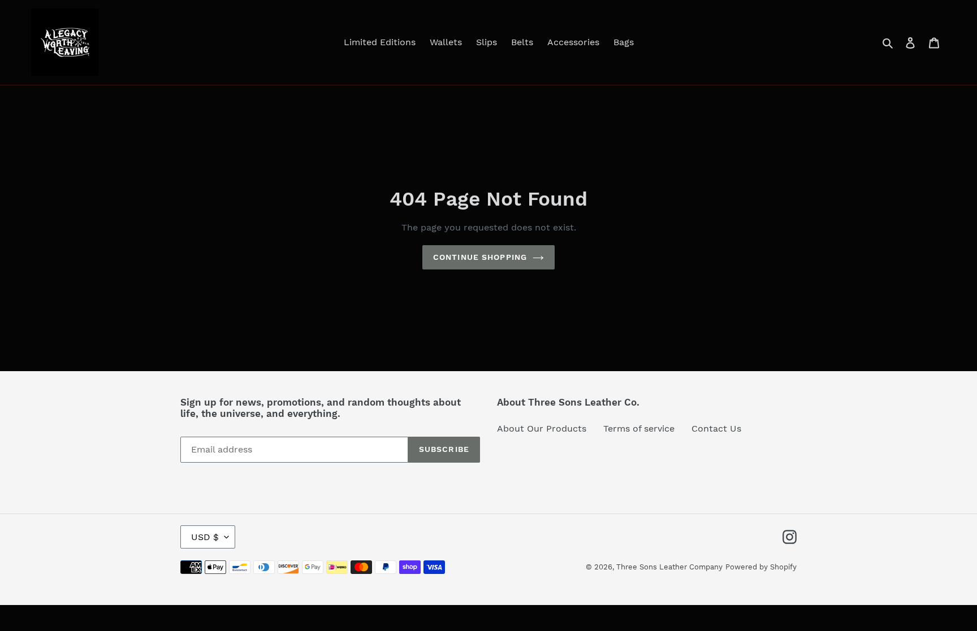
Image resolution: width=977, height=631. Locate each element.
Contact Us (716, 428)
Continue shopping (480, 257)
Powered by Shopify (761, 567)
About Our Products (541, 428)
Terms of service (639, 428)
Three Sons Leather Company (669, 567)
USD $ (205, 537)
